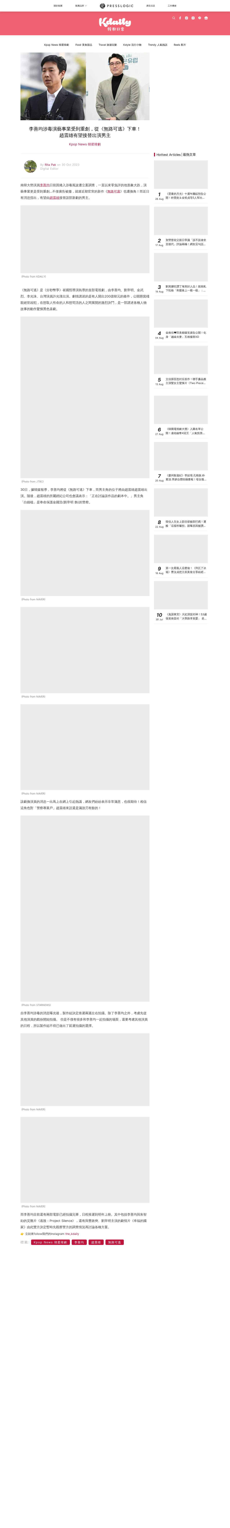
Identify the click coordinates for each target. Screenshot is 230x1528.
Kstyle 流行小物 (132, 44)
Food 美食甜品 (83, 44)
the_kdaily (72, 1234)
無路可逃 (113, 191)
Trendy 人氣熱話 (157, 44)
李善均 (45, 185)
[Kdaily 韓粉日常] (115, 24)
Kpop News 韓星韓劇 (56, 44)
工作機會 (172, 5)
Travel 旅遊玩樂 (108, 44)
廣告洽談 (150, 5)
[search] (173, 18)
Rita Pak (51, 164)
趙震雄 (54, 198)
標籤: (25, 1242)
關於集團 (58, 5)
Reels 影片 (180, 44)
